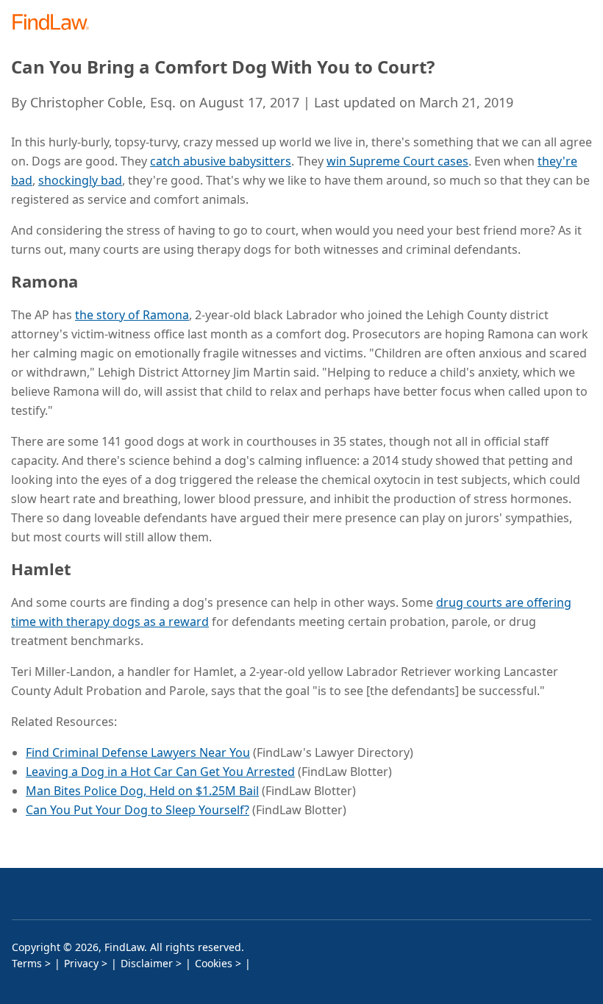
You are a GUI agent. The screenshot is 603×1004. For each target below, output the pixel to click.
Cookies (213, 963)
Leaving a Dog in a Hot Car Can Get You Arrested (160, 771)
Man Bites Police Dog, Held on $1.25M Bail (142, 791)
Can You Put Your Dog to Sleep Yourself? (137, 810)
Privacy (81, 963)
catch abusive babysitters (220, 161)
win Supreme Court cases (397, 161)
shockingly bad (80, 180)
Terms (27, 963)
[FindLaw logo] (55, 23)
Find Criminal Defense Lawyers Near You (138, 752)
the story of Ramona (132, 315)
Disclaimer (147, 963)
